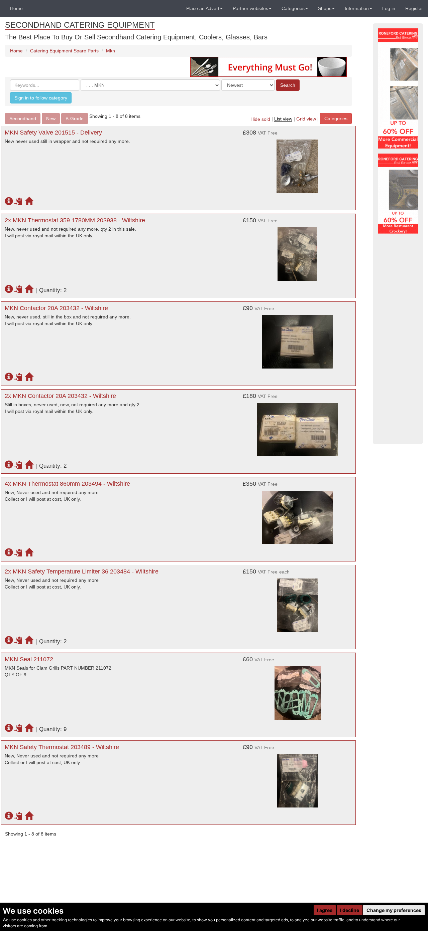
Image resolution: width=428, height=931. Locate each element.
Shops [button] (324, 8)
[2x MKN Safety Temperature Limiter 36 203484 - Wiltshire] (297, 602)
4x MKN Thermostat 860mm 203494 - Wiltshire (67, 483)
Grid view (306, 119)
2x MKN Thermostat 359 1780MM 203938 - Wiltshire (75, 220)
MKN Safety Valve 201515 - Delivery (53, 132)
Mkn (110, 50)
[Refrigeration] (398, 88)
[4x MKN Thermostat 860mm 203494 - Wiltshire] (297, 514)
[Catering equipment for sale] (268, 66)
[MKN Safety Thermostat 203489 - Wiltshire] (297, 777)
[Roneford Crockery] (398, 194)
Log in (388, 8)
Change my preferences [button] (393, 910)
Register (414, 8)
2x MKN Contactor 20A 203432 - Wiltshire (60, 396)
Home (16, 8)
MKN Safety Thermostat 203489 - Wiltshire (62, 747)
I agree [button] (324, 910)
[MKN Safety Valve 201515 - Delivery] (297, 163)
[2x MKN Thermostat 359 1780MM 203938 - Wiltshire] (297, 251)
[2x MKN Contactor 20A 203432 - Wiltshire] (297, 426)
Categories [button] (293, 8)
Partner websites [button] (250, 8)
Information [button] (357, 8)
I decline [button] (349, 910)
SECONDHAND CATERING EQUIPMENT (80, 24)
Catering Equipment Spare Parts (64, 50)
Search (287, 85)
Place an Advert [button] (202, 8)
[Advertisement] (398, 339)
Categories (335, 118)
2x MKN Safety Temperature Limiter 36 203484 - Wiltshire (81, 571)
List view (283, 119)
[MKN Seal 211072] (297, 690)
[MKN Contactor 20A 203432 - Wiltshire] (297, 338)
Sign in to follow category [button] (40, 97)
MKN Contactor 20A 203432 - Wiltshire (56, 308)
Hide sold (260, 119)
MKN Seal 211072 (29, 659)
